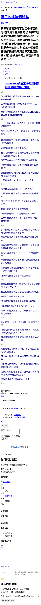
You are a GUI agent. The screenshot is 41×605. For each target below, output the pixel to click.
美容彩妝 (17, 415)
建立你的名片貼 (5, 566)
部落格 (7, 71)
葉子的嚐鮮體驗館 (15, 17)
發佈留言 (4, 439)
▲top (3, 421)
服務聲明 (24, 574)
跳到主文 (4, 23)
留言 (18, 409)
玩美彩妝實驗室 (20, 417)
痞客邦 (13, 409)
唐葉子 (2, 545)
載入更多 (4, 425)
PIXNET (10, 572)
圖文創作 (18, 64)
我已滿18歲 (5, 600)
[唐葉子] (7, 564)
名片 (7, 74)
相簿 (7, 69)
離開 (12, 600)
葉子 (2, 396)
